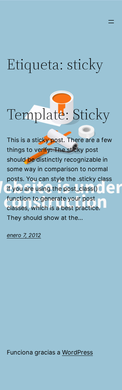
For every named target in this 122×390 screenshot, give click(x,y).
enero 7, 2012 (24, 235)
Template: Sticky (58, 114)
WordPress (77, 352)
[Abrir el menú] (111, 22)
